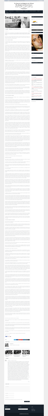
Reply (28, 381)
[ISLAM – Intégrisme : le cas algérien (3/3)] (9, 352)
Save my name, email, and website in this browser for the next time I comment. (14, 399)
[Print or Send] (9, 336)
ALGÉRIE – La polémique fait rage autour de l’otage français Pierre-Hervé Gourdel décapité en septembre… (37, 81)
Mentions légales (33, 409)
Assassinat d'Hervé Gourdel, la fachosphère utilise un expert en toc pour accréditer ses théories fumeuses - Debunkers (37, 79)
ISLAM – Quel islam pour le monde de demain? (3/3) (17, 356)
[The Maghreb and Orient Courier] (24, 6)
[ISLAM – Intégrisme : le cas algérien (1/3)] (26, 352)
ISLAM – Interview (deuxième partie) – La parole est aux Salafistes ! (37, 96)
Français (7, 12)
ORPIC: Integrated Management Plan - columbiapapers (37, 87)
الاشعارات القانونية (33, 410)
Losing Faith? (35, 77)
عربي (10, 12)
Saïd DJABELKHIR (11, 343)
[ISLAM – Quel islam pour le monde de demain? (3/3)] (17, 352)
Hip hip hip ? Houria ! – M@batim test (35, 95)
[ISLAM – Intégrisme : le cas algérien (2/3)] (17, 22)
